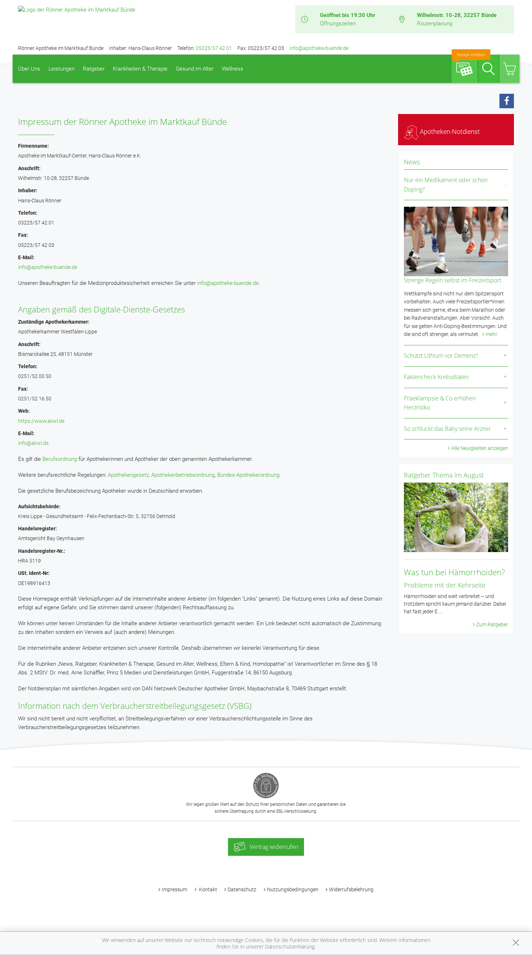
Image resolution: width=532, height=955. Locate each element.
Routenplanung (434, 23)
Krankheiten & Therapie (140, 69)
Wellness (232, 69)
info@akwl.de (33, 443)
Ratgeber (94, 69)
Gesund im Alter (195, 69)
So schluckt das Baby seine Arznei (447, 429)
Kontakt (207, 889)
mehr (491, 334)
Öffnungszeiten (338, 23)
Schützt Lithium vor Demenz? (441, 355)
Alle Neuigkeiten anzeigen (479, 448)
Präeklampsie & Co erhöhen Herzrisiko (440, 403)
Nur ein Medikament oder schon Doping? (445, 184)
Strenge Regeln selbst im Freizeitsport (452, 280)
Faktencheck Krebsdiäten (436, 377)
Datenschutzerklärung (289, 946)
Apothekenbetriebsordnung (183, 475)
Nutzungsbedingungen (292, 889)
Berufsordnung (59, 459)
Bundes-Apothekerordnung (248, 475)
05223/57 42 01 (214, 48)
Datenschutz (242, 889)
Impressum (174, 889)
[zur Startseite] (76, 9)
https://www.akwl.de (41, 421)
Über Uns (29, 69)
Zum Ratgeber (492, 624)
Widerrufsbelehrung (351, 889)
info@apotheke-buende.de (319, 48)
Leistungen (61, 69)
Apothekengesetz (128, 475)
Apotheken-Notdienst (449, 131)
